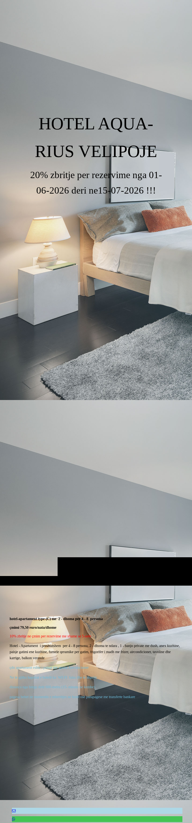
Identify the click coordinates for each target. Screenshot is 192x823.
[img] (96, 305)
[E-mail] (14, 811)
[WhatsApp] (13, 819)
